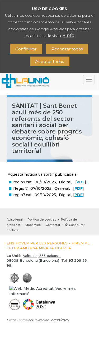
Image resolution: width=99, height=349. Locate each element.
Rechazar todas (67, 48)
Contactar (53, 225)
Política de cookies (42, 219)
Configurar (25, 48)
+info (68, 35)
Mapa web (33, 225)
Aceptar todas (49, 61)
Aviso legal (15, 219)
